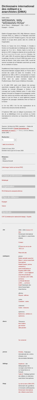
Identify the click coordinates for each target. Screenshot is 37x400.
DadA (20, 285)
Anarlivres (21, 363)
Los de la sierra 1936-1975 (26, 383)
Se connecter (22, 340)
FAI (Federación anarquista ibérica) (12, 191)
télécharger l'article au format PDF (12, 167)
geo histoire (21, 325)
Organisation (8, 186)
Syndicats (6, 212)
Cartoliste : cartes (23, 301)
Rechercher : (6, 137)
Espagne (4, 201)
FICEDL (20, 352)
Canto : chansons (23, 307)
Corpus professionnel (12, 175)
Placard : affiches (23, 295)
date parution (22, 327)
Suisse (4, 206)
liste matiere (22, 323)
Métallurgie (5, 180)
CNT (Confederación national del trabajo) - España (16, 216)
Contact (20, 242)
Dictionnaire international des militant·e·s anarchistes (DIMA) (18, 9)
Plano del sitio (22, 252)
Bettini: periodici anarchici (25, 258)
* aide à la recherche (8, 144)
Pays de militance (10, 197)
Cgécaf (20, 374)
